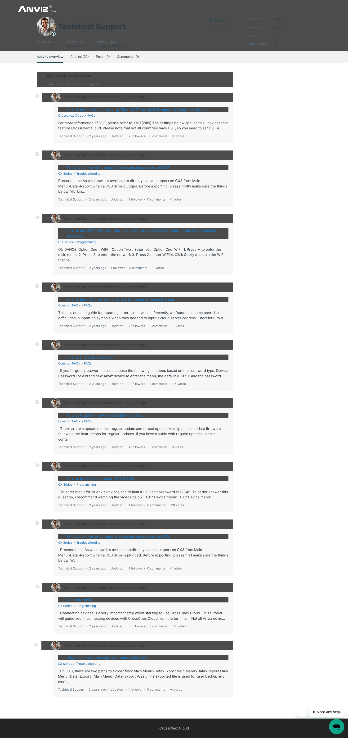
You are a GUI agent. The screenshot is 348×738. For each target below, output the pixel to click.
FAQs (91, 115)
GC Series (65, 242)
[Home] (37, 8)
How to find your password (90, 357)
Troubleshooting (88, 173)
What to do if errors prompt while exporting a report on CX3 (118, 167)
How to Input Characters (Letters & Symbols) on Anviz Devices (121, 299)
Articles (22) (79, 57)
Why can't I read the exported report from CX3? (107, 658)
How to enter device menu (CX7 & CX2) (100, 478)
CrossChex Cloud (174, 728)
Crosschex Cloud (70, 115)
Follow (218, 20)
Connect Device (80, 599)
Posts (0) (103, 57)
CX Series (65, 173)
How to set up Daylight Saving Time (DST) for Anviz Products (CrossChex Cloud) (136, 109)
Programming (86, 242)
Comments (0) (128, 57)
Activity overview (50, 57)
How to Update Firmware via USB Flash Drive (106, 415)
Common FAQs (69, 305)
